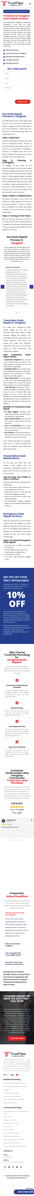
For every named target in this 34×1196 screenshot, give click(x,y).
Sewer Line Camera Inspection (12, 1096)
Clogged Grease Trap (9, 1120)
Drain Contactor (8, 1126)
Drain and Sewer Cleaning (11, 1123)
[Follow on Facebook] (5, 1167)
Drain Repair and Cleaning (11, 1093)
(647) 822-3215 (7, 1157)
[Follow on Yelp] (21, 1167)
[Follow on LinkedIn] (17, 1167)
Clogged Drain (7, 1117)
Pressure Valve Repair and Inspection (14, 1139)
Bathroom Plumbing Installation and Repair (15, 1086)
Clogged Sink (7, 1090)
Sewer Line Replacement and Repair (13, 1099)
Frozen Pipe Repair (8, 1130)
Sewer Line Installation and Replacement (15, 1146)
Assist (11, 984)
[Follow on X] (13, 1167)
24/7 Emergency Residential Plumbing (14, 1083)
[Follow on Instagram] (9, 1167)
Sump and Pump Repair (10, 1103)
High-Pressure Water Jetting (11, 1136)
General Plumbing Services (11, 1133)
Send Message (22, 102)
